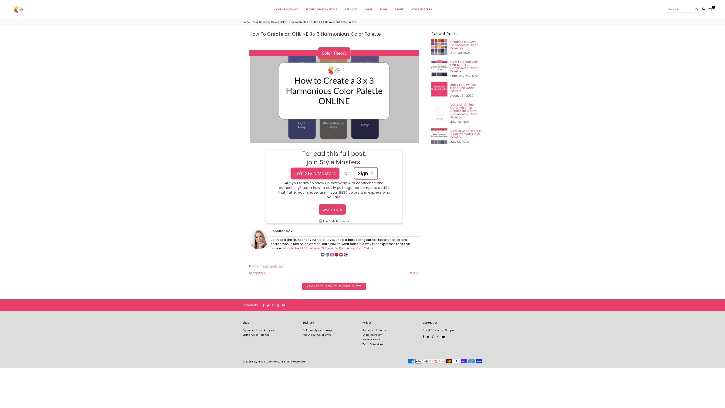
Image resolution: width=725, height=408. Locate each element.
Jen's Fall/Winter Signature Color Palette (463, 88)
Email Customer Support (439, 330)
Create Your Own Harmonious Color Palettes (464, 45)
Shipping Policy (372, 335)
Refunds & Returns (374, 330)
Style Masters (421, 9)
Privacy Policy (371, 339)
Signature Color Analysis (258, 330)
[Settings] (703, 9)
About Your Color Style (317, 335)
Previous (259, 273)
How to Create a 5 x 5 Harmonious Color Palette (465, 134)
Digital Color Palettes (256, 335)
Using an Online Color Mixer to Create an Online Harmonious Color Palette (464, 111)
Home (246, 22)
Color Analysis (287, 9)
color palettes (273, 266)
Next (412, 273)
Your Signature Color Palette (269, 22)
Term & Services (372, 344)
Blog (383, 9)
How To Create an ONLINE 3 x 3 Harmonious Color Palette (464, 66)
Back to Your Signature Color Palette (334, 286)
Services (351, 9)
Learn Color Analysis (321, 9)
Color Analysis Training (317, 330)
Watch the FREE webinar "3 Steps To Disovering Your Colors (328, 248)
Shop (369, 9)
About (399, 9)
